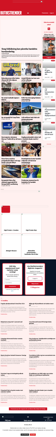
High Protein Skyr (31, 230)
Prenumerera (45, 13)
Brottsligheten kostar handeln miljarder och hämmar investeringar (31, 160)
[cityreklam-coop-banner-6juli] (28, 2)
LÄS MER (33, 434)
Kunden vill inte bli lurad (49, 133)
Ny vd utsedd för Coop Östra (10, 117)
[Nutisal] (49, 147)
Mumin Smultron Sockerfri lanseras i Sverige (13, 355)
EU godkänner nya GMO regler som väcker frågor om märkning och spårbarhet (41, 374)
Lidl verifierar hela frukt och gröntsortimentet (30, 118)
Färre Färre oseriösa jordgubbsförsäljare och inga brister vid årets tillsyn (10, 160)
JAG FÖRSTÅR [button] (25, 434)
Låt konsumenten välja (49, 92)
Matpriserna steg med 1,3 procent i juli (11, 322)
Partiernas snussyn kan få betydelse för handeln (29, 181)
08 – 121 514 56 (48, 420)
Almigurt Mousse (11, 251)
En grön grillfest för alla (48, 72)
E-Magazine (35, 287)
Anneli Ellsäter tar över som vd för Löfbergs (30, 79)
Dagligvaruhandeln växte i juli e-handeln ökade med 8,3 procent (31, 139)
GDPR (12, 291)
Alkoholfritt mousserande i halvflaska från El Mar (31, 252)
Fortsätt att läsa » (4, 314)
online (34, 274)
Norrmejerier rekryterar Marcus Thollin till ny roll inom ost (11, 139)
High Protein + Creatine (11, 230)
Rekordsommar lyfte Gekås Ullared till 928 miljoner (10, 79)
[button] (28, 13)
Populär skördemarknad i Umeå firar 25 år (13, 303)
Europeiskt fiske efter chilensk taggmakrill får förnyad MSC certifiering (9, 182)
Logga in (52, 13)
